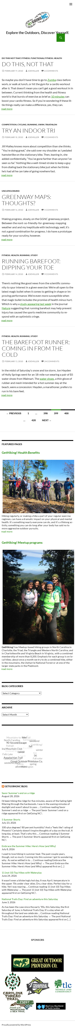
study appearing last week (35, 304)
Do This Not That (11, 58)
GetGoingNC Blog (16, 786)
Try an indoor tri (28, 130)
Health (58, 58)
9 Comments (51, 274)
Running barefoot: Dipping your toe (31, 264)
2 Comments (51, 137)
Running (32, 124)
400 (66, 413)
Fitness (25, 58)
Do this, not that (28, 64)
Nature (6, 308)
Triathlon (51, 124)
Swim (41, 124)
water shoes (47, 378)
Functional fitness (42, 58)
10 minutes (58, 96)
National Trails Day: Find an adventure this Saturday (30, 899)
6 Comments (51, 71)
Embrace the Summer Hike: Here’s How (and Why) (29, 846)
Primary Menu (71, 4)
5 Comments (51, 210)
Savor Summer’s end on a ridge (18, 793)
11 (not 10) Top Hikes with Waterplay (22, 872)
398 (45, 413)
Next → (46, 420)
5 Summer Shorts (11, 819)
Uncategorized (11, 191)
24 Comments (51, 361)
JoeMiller (33, 71)
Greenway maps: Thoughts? (26, 200)
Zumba (51, 79)
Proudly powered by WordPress (16, 1024)
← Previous (13, 413)
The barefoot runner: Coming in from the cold (36, 348)
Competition (9, 124)
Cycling (22, 124)
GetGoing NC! (37, 22)
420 (34, 420)
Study (34, 255)
